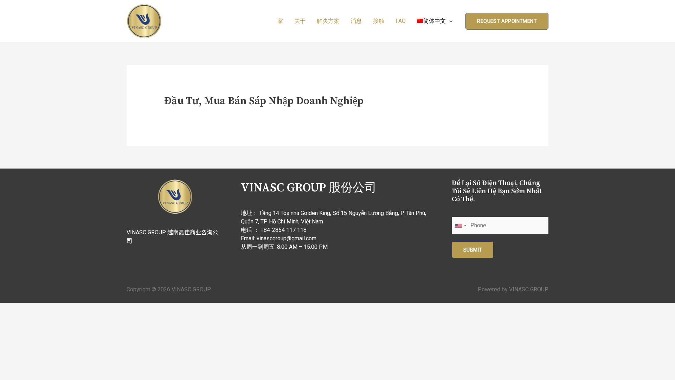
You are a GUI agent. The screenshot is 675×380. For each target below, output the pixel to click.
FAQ (401, 21)
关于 (300, 21)
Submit (472, 250)
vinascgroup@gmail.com (286, 238)
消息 (356, 21)
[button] (506, 21)
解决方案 (328, 21)
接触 (378, 21)
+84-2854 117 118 (284, 230)
